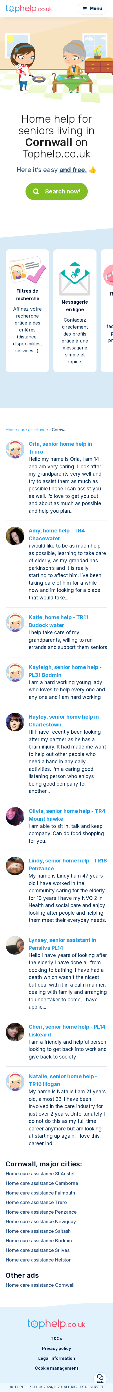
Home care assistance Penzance (41, 1212)
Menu (96, 8)
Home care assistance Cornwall (40, 1285)
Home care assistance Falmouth (40, 1193)
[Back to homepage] (29, 9)
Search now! (63, 191)
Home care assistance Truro (36, 1202)
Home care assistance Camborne (42, 1183)
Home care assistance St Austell (41, 1174)
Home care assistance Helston (39, 1260)
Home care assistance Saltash (38, 1231)
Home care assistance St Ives (38, 1250)
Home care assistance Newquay (41, 1221)
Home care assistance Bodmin (39, 1241)
